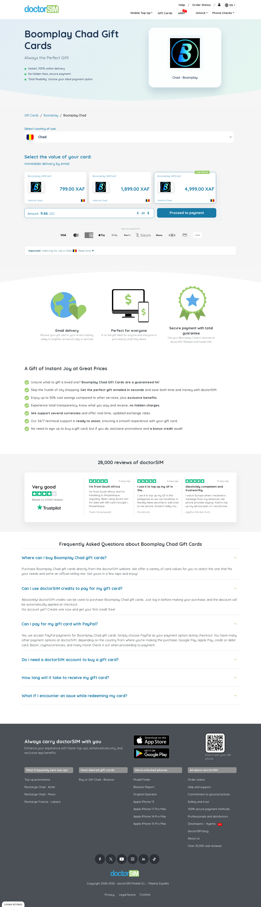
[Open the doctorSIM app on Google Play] (151, 753)
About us (194, 838)
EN (231, 5)
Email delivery (67, 330)
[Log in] (219, 5)
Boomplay (51, 115)
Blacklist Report (143, 787)
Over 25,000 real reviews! (205, 846)
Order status (196, 779)
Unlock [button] (200, 13)
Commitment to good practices (209, 794)
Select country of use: (40, 129)
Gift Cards (31, 115)
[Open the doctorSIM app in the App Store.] (151, 740)
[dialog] (13, 904)
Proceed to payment (187, 213)
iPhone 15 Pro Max (149, 823)
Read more (86, 250)
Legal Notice (127, 895)
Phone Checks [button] (222, 13)
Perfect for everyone (129, 330)
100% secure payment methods (209, 809)
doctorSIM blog (198, 831)
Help (182, 5)
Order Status (201, 5)
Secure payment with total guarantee (191, 330)
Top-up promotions (37, 779)
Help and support (199, 787)
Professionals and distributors (208, 816)
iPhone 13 (143, 802)
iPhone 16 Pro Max (149, 816)
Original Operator (145, 794)
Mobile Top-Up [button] (140, 13)
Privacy (109, 895)
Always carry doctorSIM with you (62, 741)
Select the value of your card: (58, 157)
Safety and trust (198, 802)
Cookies (145, 894)
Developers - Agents (204, 823)
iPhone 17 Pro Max (149, 809)
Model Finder (142, 779)
